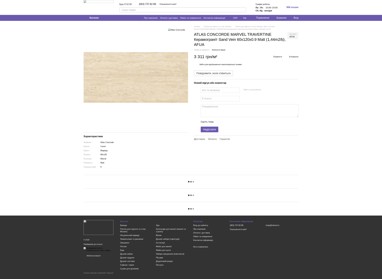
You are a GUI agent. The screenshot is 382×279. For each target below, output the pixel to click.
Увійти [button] (202, 64)
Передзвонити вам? (168, 4)
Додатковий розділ (164, 261)
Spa (157, 225)
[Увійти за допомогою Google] (269, 89)
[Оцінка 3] (228, 121)
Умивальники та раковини (131, 239)
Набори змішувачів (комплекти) (170, 254)
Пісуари (159, 258)
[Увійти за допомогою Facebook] (264, 89)
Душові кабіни (126, 254)
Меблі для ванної (164, 246)
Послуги (159, 265)
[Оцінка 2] (223, 121)
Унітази (123, 246)
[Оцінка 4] (233, 121)
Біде (122, 250)
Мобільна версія (93, 256)
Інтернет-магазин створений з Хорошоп (99, 273)
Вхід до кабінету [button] (200, 225)
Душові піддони (127, 258)
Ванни (158, 235)
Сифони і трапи (127, 265)
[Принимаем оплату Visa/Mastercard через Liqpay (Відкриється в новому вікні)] (100, 249)
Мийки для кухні (163, 250)
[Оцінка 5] (237, 121)
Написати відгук (218, 50)
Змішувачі (124, 243)
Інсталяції (160, 243)
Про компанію (151, 18)
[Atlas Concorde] (176, 30)
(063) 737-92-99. (148, 4)
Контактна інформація (214, 18)
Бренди (123, 225)
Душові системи (127, 261)
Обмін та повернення (190, 18)
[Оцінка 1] (218, 121)
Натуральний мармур (129, 235)
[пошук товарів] (243, 9)
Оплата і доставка (169, 18)
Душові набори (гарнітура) (167, 239)
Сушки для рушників (129, 269)
